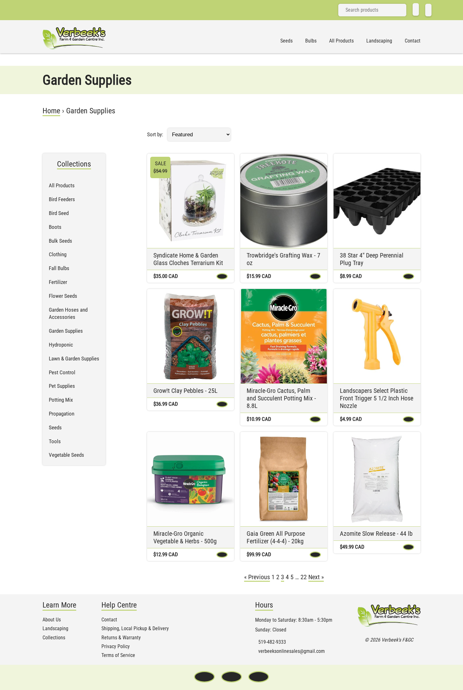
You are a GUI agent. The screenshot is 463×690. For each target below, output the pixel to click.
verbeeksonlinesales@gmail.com (291, 651)
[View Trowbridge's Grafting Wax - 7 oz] (283, 201)
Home (51, 110)
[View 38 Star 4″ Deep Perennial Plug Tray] (377, 201)
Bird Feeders (62, 199)
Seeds (286, 41)
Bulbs (311, 41)
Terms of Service (118, 655)
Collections (54, 638)
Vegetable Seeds (66, 455)
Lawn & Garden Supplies (74, 358)
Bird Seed (59, 213)
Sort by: (155, 134)
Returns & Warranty (121, 638)
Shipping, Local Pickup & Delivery (135, 628)
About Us (52, 620)
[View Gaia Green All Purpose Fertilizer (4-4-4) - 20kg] (283, 479)
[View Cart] (428, 10)
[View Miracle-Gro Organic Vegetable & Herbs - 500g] (190, 479)
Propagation (61, 413)
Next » (316, 577)
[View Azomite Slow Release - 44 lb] (377, 479)
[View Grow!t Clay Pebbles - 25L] (190, 336)
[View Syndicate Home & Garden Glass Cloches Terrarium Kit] (190, 201)
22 (303, 577)
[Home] (416, 9)
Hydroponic (61, 345)
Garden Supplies (66, 331)
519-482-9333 (272, 642)
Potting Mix (61, 400)
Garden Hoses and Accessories (68, 313)
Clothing (57, 254)
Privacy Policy (115, 646)
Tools (55, 441)
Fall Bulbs (59, 268)
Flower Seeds (63, 296)
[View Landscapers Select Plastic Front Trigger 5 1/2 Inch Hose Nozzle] (377, 336)
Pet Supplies (62, 386)
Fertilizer (58, 282)
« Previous (257, 577)
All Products (341, 41)
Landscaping (379, 41)
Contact (412, 41)
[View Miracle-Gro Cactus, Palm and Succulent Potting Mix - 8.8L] (283, 336)
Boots (55, 227)
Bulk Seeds (60, 241)
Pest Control (62, 372)
